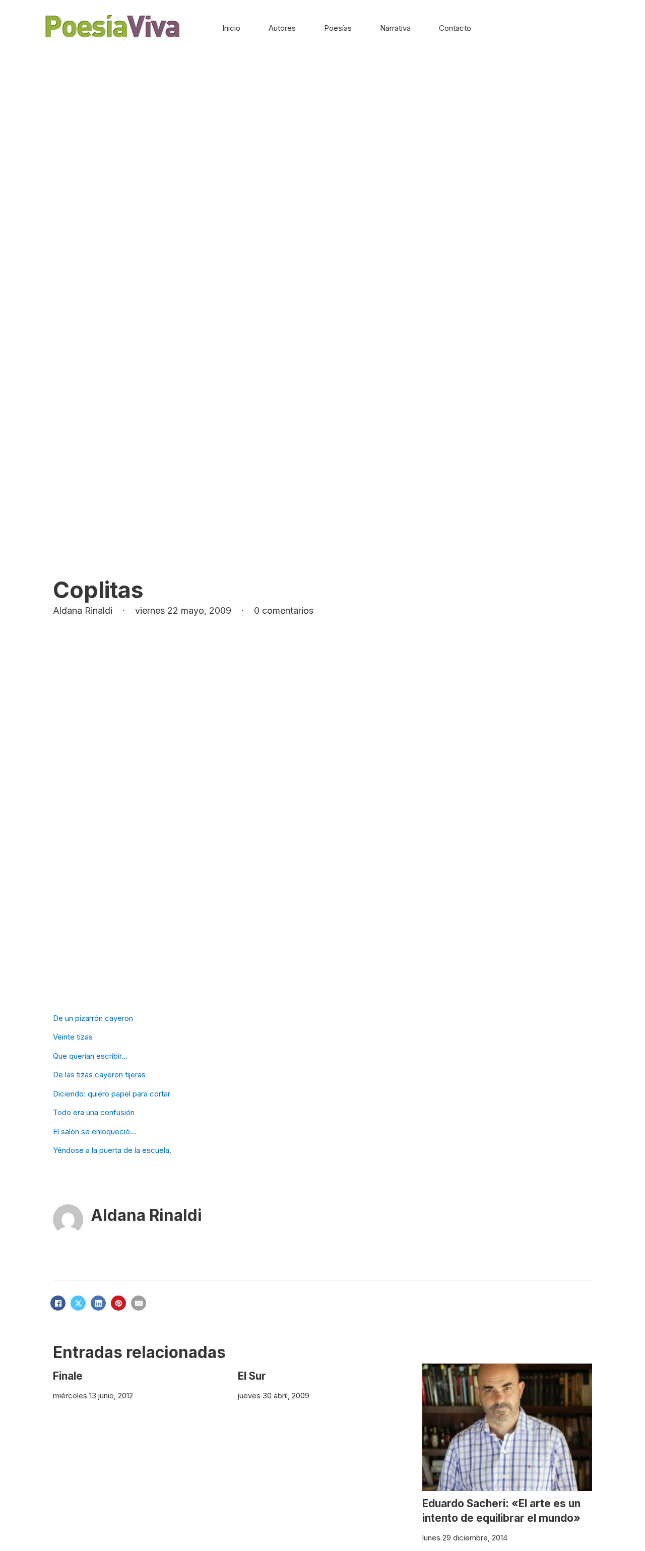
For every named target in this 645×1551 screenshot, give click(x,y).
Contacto (455, 28)
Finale (68, 1376)
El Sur (252, 1376)
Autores (282, 28)
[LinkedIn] (98, 1303)
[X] (78, 1303)
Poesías (338, 28)
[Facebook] (58, 1303)
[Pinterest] (118, 1303)
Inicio (231, 28)
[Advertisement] (322, 132)
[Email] (138, 1303)
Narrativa (395, 28)
